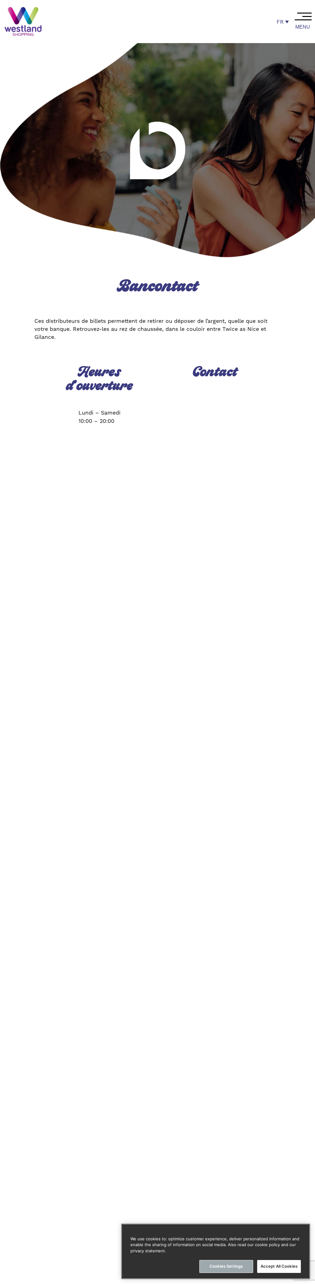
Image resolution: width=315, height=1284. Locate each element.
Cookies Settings (226, 1266)
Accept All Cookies (279, 1266)
